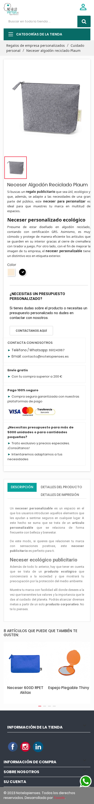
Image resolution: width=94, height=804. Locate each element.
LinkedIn (38, 747)
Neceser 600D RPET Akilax (25, 690)
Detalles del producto (61, 487)
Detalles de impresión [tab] (60, 494)
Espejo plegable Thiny (68, 687)
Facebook (13, 747)
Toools (59, 797)
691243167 (57, 350)
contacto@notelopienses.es (45, 356)
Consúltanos (18, 448)
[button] (31, 330)
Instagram (25, 747)
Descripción (22, 487)
